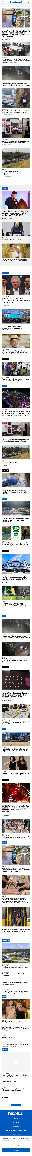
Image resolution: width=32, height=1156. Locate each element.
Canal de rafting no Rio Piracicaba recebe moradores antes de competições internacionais (15, 520)
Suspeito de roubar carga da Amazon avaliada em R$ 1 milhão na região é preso (16, 84)
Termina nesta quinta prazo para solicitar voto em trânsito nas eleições (15, 379)
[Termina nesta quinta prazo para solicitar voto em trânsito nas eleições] (16, 369)
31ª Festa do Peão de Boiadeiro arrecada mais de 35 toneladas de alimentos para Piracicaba (16, 413)
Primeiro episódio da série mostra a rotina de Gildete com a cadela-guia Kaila (16, 930)
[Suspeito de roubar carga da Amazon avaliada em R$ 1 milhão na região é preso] (16, 73)
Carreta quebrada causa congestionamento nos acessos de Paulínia (13, 172)
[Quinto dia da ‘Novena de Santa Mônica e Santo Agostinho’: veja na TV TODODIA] (16, 251)
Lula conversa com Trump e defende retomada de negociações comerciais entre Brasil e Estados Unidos (14, 352)
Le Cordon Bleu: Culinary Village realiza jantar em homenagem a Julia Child (15, 992)
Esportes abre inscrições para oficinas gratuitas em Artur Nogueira (14, 1089)
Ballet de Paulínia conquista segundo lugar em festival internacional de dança (16, 836)
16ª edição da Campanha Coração (13, 1022)
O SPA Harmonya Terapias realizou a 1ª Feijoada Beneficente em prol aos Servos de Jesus (15, 1028)
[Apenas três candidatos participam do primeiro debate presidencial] (16, 285)
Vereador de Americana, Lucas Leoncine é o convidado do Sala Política (16, 238)
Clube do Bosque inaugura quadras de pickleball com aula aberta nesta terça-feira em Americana (15, 544)
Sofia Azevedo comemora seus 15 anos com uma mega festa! (15, 1045)
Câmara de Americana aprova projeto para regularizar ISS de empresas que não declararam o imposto (16, 60)
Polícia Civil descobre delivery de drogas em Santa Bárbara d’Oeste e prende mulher (15, 695)
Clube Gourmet (5, 964)
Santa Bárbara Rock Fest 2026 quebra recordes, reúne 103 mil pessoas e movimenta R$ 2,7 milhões (15, 809)
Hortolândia (5, 109)
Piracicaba (4, 409)
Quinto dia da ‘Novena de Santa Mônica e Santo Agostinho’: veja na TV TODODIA (15, 260)
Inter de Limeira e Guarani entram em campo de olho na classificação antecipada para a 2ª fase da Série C (14, 604)
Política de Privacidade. (23, 1146)
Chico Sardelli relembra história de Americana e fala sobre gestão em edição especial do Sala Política (16, 34)
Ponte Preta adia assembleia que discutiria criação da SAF (15, 578)
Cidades (4, 488)
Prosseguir (16, 1150)
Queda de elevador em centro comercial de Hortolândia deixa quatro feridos (15, 141)
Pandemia (5, 1098)
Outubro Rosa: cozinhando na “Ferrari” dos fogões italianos (15, 983)
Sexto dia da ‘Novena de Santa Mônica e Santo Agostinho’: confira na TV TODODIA (16, 213)
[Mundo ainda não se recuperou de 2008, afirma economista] (16, 1062)
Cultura (4, 747)
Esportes (4, 541)
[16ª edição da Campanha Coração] (16, 1009)
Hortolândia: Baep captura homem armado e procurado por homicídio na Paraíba (14, 660)
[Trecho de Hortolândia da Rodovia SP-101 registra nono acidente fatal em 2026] (16, 98)
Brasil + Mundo (5, 296)
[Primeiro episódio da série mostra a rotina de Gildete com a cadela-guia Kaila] (16, 916)
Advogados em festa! (9, 1037)
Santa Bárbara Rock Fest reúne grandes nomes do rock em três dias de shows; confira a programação (15, 750)
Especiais (4, 866)
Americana (4, 57)
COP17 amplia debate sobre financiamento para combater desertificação (12, 328)
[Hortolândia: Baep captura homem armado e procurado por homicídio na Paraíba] (16, 649)
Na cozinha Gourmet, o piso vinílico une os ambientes (16, 974)
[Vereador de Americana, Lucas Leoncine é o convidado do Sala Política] (16, 229)
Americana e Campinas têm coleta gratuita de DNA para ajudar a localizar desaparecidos (15, 492)
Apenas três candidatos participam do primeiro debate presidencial (16, 300)
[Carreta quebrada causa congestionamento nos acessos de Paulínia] (16, 158)
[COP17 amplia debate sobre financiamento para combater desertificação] (16, 316)
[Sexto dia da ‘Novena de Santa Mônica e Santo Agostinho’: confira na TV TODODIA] (16, 200)
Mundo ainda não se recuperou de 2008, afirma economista (15, 1075)
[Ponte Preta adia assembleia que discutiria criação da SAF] (16, 564)
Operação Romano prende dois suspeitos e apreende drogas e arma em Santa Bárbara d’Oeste (16, 722)
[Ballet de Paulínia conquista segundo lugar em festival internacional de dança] (16, 826)
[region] (16, 1146)
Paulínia (4, 169)
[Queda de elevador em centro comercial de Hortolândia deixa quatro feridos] (16, 128)
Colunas (4, 1020)
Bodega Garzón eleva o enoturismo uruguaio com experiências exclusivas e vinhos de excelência (15, 967)
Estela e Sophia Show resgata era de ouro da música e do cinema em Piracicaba (16, 774)
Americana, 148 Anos (9, 1082)
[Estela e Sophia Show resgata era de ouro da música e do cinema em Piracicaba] (16, 763)
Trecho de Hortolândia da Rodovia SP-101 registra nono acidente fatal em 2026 (16, 111)
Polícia (3, 634)
